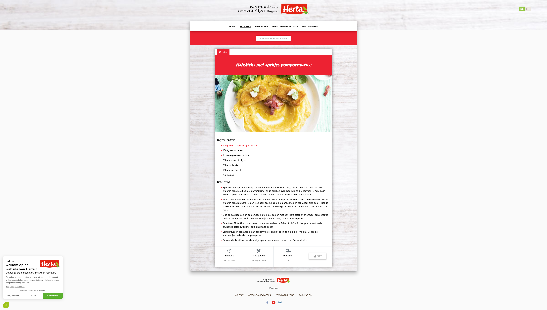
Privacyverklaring (285, 295)
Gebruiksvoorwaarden (259, 295)
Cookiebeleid (305, 295)
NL (521, 8)
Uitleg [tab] (223, 51)
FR (527, 8)
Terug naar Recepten (274, 38)
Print (319, 256)
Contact (239, 295)
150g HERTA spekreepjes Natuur (240, 145)
